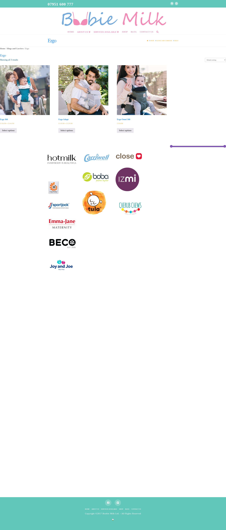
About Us (95, 509)
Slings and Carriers (15, 48)
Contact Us (136, 509)
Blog (127, 509)
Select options (8, 130)
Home (2, 48)
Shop (121, 509)
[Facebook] (172, 3)
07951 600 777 (60, 4)
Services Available (109, 509)
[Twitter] (176, 3)
